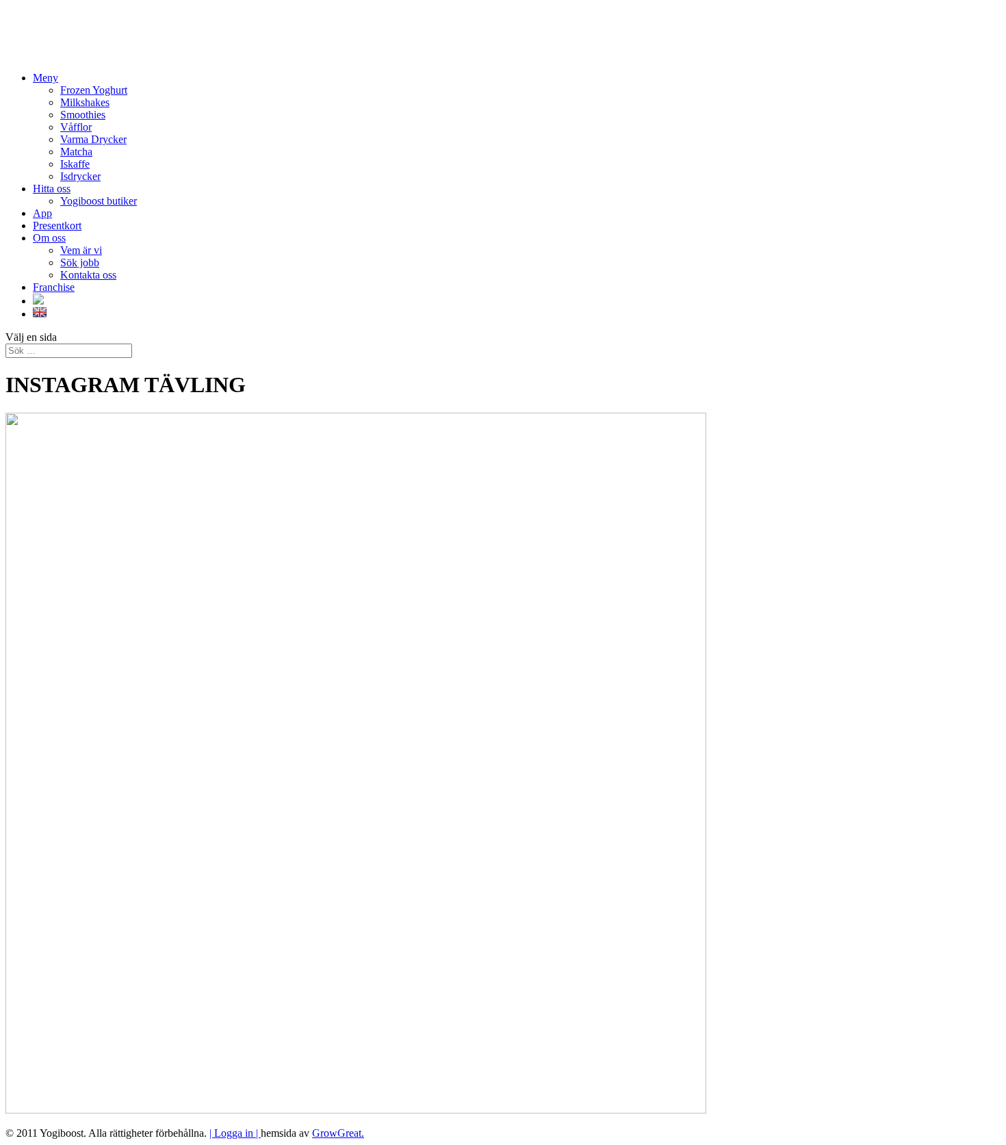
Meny (45, 77)
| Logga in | (235, 1133)
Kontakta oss (88, 275)
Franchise (54, 287)
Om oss (49, 238)
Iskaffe (75, 164)
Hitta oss (51, 188)
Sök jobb (79, 262)
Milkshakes (84, 102)
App (42, 213)
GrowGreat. (338, 1133)
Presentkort (57, 225)
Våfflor (76, 127)
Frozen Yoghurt (93, 90)
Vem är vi (81, 250)
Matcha (76, 151)
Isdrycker (80, 176)
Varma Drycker (93, 139)
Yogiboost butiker (98, 201)
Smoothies (82, 114)
